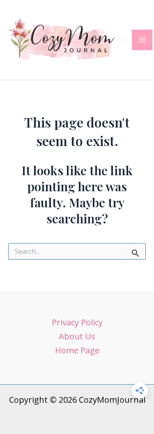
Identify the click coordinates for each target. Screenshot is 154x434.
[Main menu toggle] (142, 40)
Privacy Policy (77, 322)
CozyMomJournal (123, 40)
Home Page (77, 350)
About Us (77, 336)
